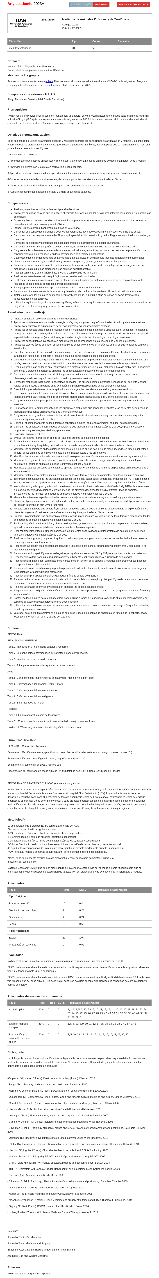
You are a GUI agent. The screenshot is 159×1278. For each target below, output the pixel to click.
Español (101, 4)
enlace (49, 81)
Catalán (75, 4)
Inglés (87, 4)
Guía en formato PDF (133, 4)
